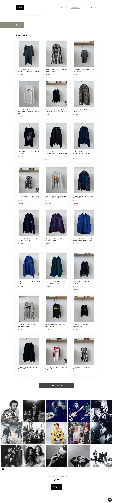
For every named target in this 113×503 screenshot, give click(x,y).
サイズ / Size (46, 15)
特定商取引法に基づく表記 (64, 476)
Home (17, 15)
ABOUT (68, 7)
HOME (62, 7)
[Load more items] (56, 469)
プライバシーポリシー (51, 476)
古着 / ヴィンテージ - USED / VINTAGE (31, 15)
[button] (11, 411)
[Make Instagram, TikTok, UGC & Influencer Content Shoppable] (109, 469)
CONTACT (85, 7)
